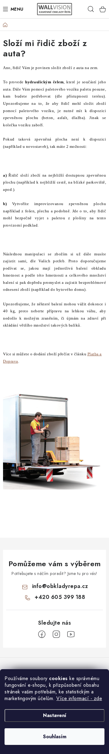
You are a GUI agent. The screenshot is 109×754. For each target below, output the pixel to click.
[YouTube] (70, 634)
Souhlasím (54, 736)
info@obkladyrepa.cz (60, 586)
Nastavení (54, 715)
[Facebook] (41, 634)
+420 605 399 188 (60, 597)
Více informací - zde (79, 698)
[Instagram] (56, 634)
